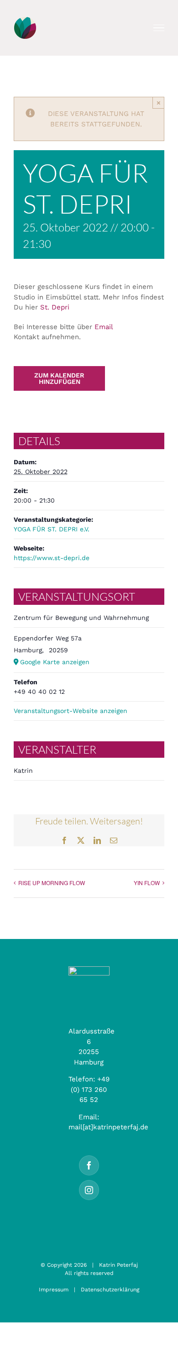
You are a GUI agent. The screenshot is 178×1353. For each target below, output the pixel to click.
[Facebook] (89, 1165)
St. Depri (54, 307)
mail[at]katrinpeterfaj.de (108, 1127)
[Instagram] (89, 1190)
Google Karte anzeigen (54, 662)
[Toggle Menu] (159, 28)
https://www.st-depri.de (51, 557)
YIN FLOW (147, 882)
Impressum (53, 1289)
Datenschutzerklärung (110, 1289)
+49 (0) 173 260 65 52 (90, 1089)
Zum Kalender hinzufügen (59, 378)
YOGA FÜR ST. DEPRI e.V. (51, 529)
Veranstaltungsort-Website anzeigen (70, 710)
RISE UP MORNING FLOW (51, 882)
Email (103, 327)
